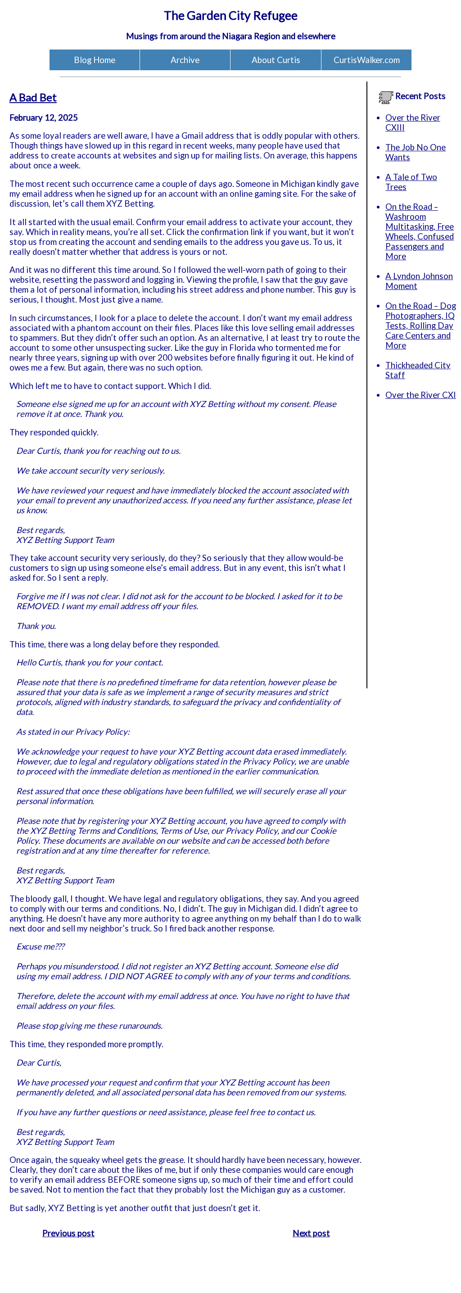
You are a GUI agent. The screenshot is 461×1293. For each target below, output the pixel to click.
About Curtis (276, 60)
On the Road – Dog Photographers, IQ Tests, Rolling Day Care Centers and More (420, 325)
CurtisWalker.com (367, 60)
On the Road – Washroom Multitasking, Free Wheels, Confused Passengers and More (419, 231)
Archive (185, 60)
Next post (311, 1233)
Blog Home (94, 60)
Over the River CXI (420, 395)
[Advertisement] (412, 553)
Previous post (68, 1233)
